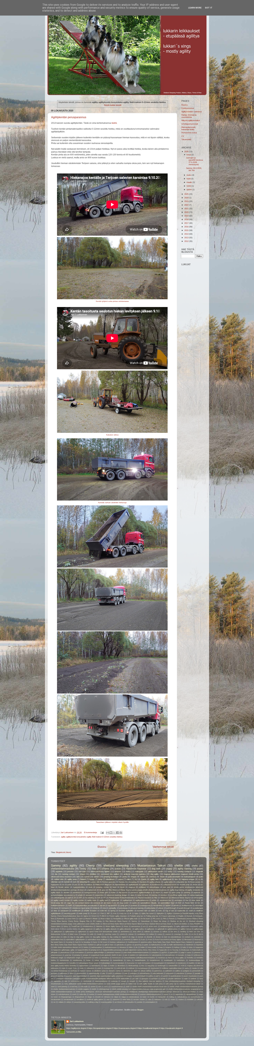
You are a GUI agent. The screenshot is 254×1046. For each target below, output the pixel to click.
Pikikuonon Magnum (103, 884)
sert (99, 986)
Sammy (56, 865)
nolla (201, 968)
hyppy (92, 879)
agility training (185, 868)
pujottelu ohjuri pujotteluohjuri (76, 976)
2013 (186, 238)
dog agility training (99, 937)
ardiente (147, 931)
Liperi (81, 919)
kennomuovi (116, 958)
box (176, 879)
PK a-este (156, 919)
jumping (77, 955)
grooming (138, 945)
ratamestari (87, 981)
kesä (189, 155)
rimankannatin (56, 984)
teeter (56, 997)
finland (83, 879)
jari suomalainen (78, 952)
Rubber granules (109, 882)
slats (132, 895)
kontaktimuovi (155, 960)
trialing (171, 997)
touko (189, 175)
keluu (96, 958)
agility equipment (87, 929)
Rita (155, 898)
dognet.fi (125, 937)
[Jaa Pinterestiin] (121, 832)
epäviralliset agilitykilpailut (75, 939)
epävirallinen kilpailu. (148, 903)
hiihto (131, 947)
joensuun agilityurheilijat (95, 952)
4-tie (114, 913)
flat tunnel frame (57, 942)
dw (56, 874)
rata (65, 981)
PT (105, 898)
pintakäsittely (81, 973)
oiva (104, 908)
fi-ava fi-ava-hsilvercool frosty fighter (168, 939)
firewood (198, 939)
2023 (186, 201)
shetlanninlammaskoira (62, 868)
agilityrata (145, 884)
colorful (122, 934)
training (154, 895)
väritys (68, 1002)
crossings (177, 934)
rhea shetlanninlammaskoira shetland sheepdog (182, 981)
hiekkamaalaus (96, 947)
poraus (189, 973)
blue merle (196, 900)
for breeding (85, 942)
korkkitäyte (181, 960)
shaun (82, 874)
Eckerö (94, 916)
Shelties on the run (177, 921)
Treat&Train (75, 926)
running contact (68, 874)
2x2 (136, 879)
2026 (186, 151)
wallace (89, 884)
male (63, 968)
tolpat (116, 997)
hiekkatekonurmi (111, 947)
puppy (169, 868)
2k (75, 898)
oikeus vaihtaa (146, 971)
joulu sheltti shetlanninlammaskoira (136, 952)
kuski (140, 963)
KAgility (181, 916)
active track (153, 926)
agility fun (99, 929)
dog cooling (114, 937)
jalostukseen (64, 952)
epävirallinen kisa (57, 939)
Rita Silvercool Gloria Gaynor (117, 921)
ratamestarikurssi (101, 981)
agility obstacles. (126, 929)
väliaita (60, 1002)
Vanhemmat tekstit (163, 846)
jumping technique (111, 877)
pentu (124, 877)
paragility (112, 908)
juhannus (197, 952)
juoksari (134, 905)
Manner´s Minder (92, 919)
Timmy (82, 868)
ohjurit (135, 971)
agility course (78, 900)
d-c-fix (193, 934)
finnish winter (63, 887)
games (129, 945)
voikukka (200, 999)
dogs (133, 937)
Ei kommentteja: (91, 832)
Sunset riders (55, 926)
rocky (170, 871)
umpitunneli (91, 890)
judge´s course (186, 952)
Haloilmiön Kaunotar (136, 868)
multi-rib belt (120, 968)
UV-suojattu (198, 898)
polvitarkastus (145, 973)
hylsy (191, 947)
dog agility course (83, 937)
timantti (98, 997)
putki (201, 877)
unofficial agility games (95, 999)
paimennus (158, 971)
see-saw (82, 871)
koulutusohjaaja (194, 960)
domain (140, 937)
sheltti (195, 865)
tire (82, 884)
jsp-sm (102, 905)
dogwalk (199, 871)
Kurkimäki (60, 919)
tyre (74, 882)
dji (200, 934)
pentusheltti (196, 971)
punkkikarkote (176, 976)
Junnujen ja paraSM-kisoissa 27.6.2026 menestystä (194, 161)
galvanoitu (120, 945)
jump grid (124, 905)
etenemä (127, 939)
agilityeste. (115, 900)
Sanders (143, 882)
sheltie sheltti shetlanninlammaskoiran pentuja (186, 986)
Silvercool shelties (180, 924)
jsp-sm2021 (112, 905)
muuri (158, 892)
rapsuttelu (57, 981)
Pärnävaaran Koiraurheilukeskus (122, 898)
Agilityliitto (160, 913)
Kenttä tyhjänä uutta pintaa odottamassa (112, 301)
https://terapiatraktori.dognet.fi (100, 1028)
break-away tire (57, 903)
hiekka (86, 947)
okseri (165, 892)
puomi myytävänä (190, 976)
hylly (184, 947)
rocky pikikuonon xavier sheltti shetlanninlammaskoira (83, 984)
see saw (166, 887)
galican (99, 945)
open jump (176, 892)
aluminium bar (165, 900)
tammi (189, 190)
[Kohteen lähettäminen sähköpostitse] (107, 832)
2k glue (102, 890)
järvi (120, 955)
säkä (128, 879)
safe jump (159, 984)
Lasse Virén (71, 919)
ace (144, 926)
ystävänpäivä (150, 1002)
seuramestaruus (117, 986)
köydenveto (182, 963)
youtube (139, 1002)
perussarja (123, 908)
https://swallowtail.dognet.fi (149, 1028)
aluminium (77, 892)
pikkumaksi (151, 908)
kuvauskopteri (159, 963)
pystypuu (145, 978)
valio (149, 999)
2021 (186, 209)
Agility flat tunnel (148, 913)
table (153, 911)
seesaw (89, 895)
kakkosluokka (144, 955)
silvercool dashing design (117, 895)
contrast (131, 934)
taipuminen (179, 994)
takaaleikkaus (191, 994)
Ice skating (89, 898)
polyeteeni (169, 973)
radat (186, 978)
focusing (69, 942)
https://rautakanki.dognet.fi (172, 1028)
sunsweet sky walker (110, 874)
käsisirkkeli (171, 963)
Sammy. (134, 921)
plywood (197, 892)
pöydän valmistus (174, 978)
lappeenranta (83, 966)
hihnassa (123, 947)
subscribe (82, 994)
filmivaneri (188, 939)
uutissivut (116, 999)
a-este (118, 868)
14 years (93, 913)
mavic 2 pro (72, 968)
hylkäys (177, 947)
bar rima (174, 931)
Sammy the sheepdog (127, 882)
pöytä (80, 895)
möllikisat (142, 887)
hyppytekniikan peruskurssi (86, 905)
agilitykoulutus (172, 929)
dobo (65, 937)
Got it (208, 8)
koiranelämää (118, 960)
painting (187, 892)
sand (52, 986)
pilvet (72, 973)
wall (69, 898)
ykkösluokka (129, 1002)
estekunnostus (115, 939)
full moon (103, 942)
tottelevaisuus (134, 997)
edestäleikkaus (176, 937)
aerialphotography (166, 926)
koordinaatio (168, 960)
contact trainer (84, 903)
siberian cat (56, 882)
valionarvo (157, 999)
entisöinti (197, 937)
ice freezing (174, 950)
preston (70, 871)
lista (142, 966)
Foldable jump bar (136, 916)
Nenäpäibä (117, 919)
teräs (139, 895)
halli (164, 945)
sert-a (106, 986)
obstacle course (114, 971)
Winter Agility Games (113, 926)
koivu (129, 960)
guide (146, 945)
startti (74, 994)
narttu (187, 968)
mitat (99, 968)
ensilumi (188, 937)
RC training (97, 921)
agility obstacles (194, 890)
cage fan (70, 903)
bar (187, 900)
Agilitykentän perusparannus (68, 117)
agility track (55, 892)
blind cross (74, 934)
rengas (134, 877)
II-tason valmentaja (168, 916)
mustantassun (143, 968)
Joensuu (152, 877)
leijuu (105, 966)
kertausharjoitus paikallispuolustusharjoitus (139, 958)
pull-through (171, 908)
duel (165, 937)
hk (137, 947)
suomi (166, 994)
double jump (185, 884)
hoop (161, 947)
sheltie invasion (90, 911)
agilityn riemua (186, 929)
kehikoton (197, 955)
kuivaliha (72, 963)
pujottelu (59, 871)
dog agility (154, 874)
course (159, 934)
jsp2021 (164, 952)
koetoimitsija (64, 960)
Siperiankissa (120, 884)
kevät (122, 887)
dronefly (149, 937)
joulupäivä (155, 952)
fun (199, 903)
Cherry (90, 865)
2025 (186, 194)
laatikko (192, 963)
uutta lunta (126, 999)
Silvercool (164, 898)
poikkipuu (118, 973)
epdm (134, 903)
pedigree (186, 971)
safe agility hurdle (145, 984)
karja (189, 955)
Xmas (126, 926)
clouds (99, 934)
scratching (73, 986)
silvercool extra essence (61, 877)
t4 (171, 994)
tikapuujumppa (66, 997)
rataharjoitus (75, 981)
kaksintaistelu (157, 955)
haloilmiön (189, 945)
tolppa (123, 997)
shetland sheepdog (116, 865)
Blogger (140, 1010)
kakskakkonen (169, 955)
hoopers (168, 947)
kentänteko (157, 905)
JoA (98, 898)
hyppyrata (55, 884)
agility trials (91, 900)
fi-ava (150, 939)
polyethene (180, 973)
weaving (83, 882)
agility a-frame (155, 882)
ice (63, 884)
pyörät (163, 978)
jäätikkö (133, 955)
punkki (165, 976)
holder (142, 947)
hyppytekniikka (79, 887)
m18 (182, 966)
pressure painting (57, 976)
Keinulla (189, 916)
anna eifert (137, 931)
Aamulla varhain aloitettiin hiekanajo (112, 502)
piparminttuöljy (94, 973)
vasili (191, 911)
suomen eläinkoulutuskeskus (150, 994)
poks (69, 884)
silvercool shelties (189, 992)
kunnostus (131, 963)
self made (84, 986)
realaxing (114, 981)
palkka (177, 971)
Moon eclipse (105, 919)
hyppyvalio (163, 950)
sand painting (62, 986)
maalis (189, 182)
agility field (154, 879)
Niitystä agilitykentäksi (190, 120)
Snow (162, 877)
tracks (152, 997)
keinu (128, 871)
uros (108, 999)
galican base (109, 945)
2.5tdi (102, 913)
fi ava (143, 939)
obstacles (126, 971)
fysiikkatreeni (133, 942)
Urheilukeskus (88, 926)
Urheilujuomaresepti (189, 124)
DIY (80, 898)
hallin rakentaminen (176, 945)
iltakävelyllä (196, 950)
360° (108, 913)
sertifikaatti (76, 911)
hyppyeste (199, 947)
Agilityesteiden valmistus (191, 112)
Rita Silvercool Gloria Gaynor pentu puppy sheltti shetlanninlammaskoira (138, 890)
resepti (123, 981)
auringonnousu (90, 892)
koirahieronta (77, 960)
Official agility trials (131, 919)
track (146, 895)
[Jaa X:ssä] (114, 832)
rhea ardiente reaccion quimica (150, 981)
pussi (120, 879)
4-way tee (122, 913)
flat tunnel (123, 892)
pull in (158, 976)
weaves (118, 871)
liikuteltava (121, 966)
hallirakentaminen (58, 905)
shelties (93, 874)
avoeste (156, 931)
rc (199, 879)
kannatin (181, 955)
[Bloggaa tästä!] (111, 832)
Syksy (66, 926)
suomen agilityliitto (126, 911)
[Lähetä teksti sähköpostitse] (102, 832)
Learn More (194, 8)
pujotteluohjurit (140, 976)
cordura (151, 934)
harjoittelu (199, 945)
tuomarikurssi (195, 997)
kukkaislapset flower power (88, 963)
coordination (141, 934)
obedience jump (100, 971)
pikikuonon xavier (155, 871)
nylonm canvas (85, 971)
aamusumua (135, 926)
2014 (186, 234)
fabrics (135, 939)
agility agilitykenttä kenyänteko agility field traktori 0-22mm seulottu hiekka (91, 837)
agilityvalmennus (142, 900)
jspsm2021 (174, 952)
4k (130, 913)
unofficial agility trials (178, 895)
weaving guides (106, 1002)
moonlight (199, 905)
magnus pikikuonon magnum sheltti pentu (181, 874)
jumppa (85, 955)
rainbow (193, 978)
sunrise (91, 994)
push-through (184, 908)
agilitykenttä (133, 884)
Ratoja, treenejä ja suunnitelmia (188, 116)
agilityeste (150, 929)
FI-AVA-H (103, 916)
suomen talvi (142, 911)
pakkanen (168, 971)
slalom (142, 877)
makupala (139, 871)
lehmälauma (96, 966)
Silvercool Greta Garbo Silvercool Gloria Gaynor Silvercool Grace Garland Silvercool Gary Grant (137, 924)
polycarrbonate (158, 973)
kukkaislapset (189, 877)
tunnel (86, 877)
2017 (186, 223)
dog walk (156, 868)
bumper (83, 934)
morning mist (108, 968)
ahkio (154, 900)
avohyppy (178, 900)
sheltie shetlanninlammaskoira (64, 989)
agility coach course (62, 900)
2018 (186, 219)
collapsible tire (181, 882)
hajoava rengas (188, 879)
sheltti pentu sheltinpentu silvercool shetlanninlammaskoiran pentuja (101, 992)
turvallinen (80, 999)
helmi (189, 186)
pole (125, 973)
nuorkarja (73, 971)
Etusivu (102, 846)
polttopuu (133, 973)
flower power (195, 882)
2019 (186, 216)
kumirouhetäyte (118, 963)
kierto (170, 958)
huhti (189, 179)
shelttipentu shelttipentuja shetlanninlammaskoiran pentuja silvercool (154, 992)
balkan (165, 931)
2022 (186, 205)
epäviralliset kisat (168, 903)
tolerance (107, 997)
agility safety (139, 929)
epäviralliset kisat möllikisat (97, 939)
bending (183, 931)
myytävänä (155, 968)
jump (100, 879)
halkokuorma (155, 945)
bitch (65, 934)
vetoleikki (190, 999)
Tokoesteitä (186, 139)
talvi (78, 877)
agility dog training (177, 890)
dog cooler (124, 903)
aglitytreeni (82, 931)
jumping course (102, 887)
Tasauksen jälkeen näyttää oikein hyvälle (112, 822)
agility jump (72, 879)
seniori (93, 986)
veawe (173, 999)
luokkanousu (187, 905)
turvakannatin (68, 999)
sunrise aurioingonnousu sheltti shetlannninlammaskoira (117, 994)
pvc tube (135, 978)
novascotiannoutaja (60, 971)
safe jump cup (171, 984)
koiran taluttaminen (102, 960)
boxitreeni (156, 884)
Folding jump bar (152, 916)
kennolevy (105, 958)
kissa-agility (179, 958)
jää (126, 955)
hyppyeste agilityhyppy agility (63, 950)
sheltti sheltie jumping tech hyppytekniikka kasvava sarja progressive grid (139, 989)
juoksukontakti (174, 877)
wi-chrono (118, 1002)
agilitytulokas (70, 931)
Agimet (85, 916)
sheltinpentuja (104, 989)
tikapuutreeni (79, 997)
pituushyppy (154, 887)
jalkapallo (54, 952)
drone (195, 884)
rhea (94, 868)
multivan (131, 968)
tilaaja (90, 997)
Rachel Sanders (144, 898)
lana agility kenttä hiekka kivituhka (63, 966)
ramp (201, 978)
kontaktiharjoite (140, 960)
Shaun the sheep (159, 921)
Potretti (171, 919)
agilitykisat (166, 879)
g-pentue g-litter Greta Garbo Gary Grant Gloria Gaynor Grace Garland (166, 942)
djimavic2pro (55, 937)
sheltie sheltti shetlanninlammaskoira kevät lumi (149, 986)
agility (73, 865)
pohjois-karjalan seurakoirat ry (63, 895)
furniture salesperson (117, 942)
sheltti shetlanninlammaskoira (61, 992)
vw (54, 1002)
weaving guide (70, 913)
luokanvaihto (173, 966)
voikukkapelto (59, 898)
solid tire (103, 911)
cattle (91, 934)
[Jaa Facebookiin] (117, 832)
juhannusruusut (56, 955)
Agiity (136, 913)
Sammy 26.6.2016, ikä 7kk (194, 169)
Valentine (99, 926)
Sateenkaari (145, 921)
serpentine (99, 895)
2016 (186, 227)
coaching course (110, 934)
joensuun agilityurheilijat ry (141, 892)
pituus (160, 908)
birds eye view (194, 931)
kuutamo (147, 963)
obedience (110, 879)
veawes (181, 999)
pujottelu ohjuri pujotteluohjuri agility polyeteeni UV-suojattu (111, 976)
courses (168, 934)
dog (71, 937)
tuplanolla (181, 911)
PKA (164, 919)
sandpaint (65, 911)
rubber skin (59, 879)
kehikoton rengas (57, 958)
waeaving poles (79, 1002)
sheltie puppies (83, 989)
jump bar (68, 955)
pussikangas (198, 908)
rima (55, 911)
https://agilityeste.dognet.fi (77, 1028)
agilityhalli (160, 929)
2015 (186, 230)
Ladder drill (94, 882)
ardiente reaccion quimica (134, 874)
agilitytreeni (58, 931)
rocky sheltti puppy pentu (116, 984)
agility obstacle (111, 929)
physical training (137, 908)
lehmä (176, 905)
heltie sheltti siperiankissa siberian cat (67, 947)
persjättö (54, 973)
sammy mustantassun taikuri (189, 984)
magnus (132, 887)
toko (160, 911)
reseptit (132, 981)
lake (199, 963)
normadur (65, 908)
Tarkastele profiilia (73, 1032)
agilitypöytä (127, 900)
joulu (90, 887)
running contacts (184, 871)
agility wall (104, 900)
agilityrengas (198, 929)
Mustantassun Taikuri (151, 865)
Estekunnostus (187, 108)
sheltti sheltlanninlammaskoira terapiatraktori (184, 989)
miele (82, 968)
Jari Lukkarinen (77, 1021)
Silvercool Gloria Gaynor (181, 898)
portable (198, 973)
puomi (200, 868)
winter (96, 877)
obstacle (96, 908)
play (103, 973)
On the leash (145, 919)
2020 (186, 212)
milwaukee (90, 968)
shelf (127, 986)
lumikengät (162, 966)
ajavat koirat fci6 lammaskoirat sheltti (103, 931)
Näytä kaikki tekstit (112, 105)
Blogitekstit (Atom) (63, 852)
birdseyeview (55, 934)
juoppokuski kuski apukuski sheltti (103, 955)
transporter (162, 997)
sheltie (178, 865)
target (201, 994)
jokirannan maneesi (114, 952)
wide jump (83, 913)
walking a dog (93, 1002)
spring (113, 911)
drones (158, 937)
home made (152, 947)
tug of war (170, 911)
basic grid (104, 892)
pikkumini (63, 973)
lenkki (112, 966)
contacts (96, 903)
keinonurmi (88, 958)
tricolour (164, 895)
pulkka (150, 976)
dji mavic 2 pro (110, 903)
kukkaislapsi (105, 963)
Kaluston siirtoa (112, 435)
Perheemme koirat (189, 133)
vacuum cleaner (139, 999)
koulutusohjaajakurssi (58, 963)
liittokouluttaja (133, 966)
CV (182, 136)
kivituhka (190, 958)
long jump (151, 966)
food (76, 942)
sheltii (94, 989)
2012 (186, 241)
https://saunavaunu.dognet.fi (125, 1028)
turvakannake (56, 999)
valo (165, 999)
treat (82, 890)
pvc (76, 884)
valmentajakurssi (196, 895)
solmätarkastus (63, 994)
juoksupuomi (145, 905)
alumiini (66, 892)
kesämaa (161, 958)
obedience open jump (81, 908)
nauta (56, 908)
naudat (194, 968)
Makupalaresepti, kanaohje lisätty (188, 128)
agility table (168, 882)
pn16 (110, 973)
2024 (186, 198)
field (179, 903)
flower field (189, 903)
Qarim (143, 879)
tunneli (66, 882)
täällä (114, 123)
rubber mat (132, 984)
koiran (88, 960)
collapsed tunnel (169, 884)
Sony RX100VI (195, 924)
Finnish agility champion (118, 916)
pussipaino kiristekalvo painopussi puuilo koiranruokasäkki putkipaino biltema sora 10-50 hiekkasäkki (92, 978)
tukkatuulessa (182, 997)
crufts (186, 934)
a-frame (105, 868)
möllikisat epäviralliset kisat (172, 968)
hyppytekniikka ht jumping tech (89, 950)
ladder (168, 905)
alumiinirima (125, 931)
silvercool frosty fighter (100, 871)
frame (95, 942)
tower (145, 997)
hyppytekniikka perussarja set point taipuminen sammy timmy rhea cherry (129, 950)
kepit (114, 887)
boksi (113, 892)
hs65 (70, 905)
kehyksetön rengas (74, 958)
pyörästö (154, 978)
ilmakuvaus (185, 950)
